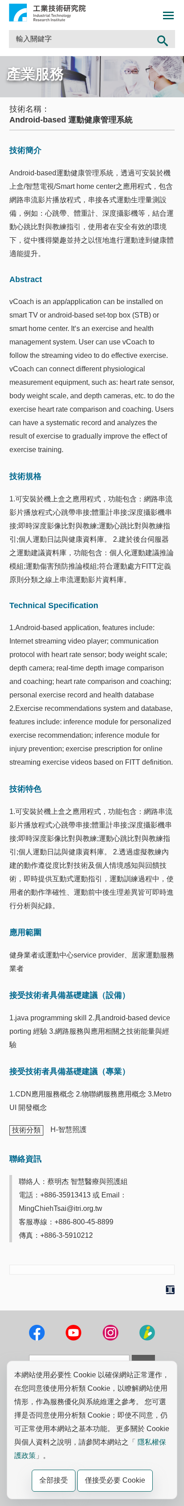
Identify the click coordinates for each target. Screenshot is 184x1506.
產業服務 (35, 74)
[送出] (162, 39)
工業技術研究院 (47, 13)
